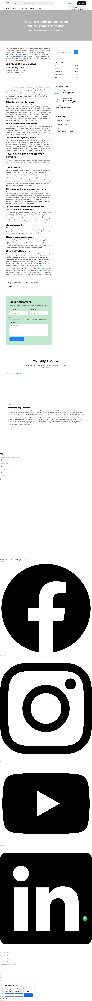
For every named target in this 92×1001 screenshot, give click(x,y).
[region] (18, 990)
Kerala (71, 131)
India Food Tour (5, 557)
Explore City (23, 8)
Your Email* (33, 309)
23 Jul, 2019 (12, 404)
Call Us (2, 474)
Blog (40, 8)
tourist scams (17, 282)
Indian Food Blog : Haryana (19, 408)
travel (67, 128)
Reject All (19, 995)
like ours (40, 268)
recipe (66, 124)
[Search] (76, 52)
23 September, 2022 (67, 98)
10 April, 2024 (66, 90)
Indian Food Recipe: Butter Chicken (68, 93)
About (15, 8)
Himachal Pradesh (61, 131)
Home (7, 8)
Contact (32, 8)
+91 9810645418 (78, 9)
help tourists (16, 56)
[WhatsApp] (1, 460)
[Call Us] (1, 472)
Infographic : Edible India (63, 107)
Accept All (28, 995)
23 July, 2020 (59, 105)
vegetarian (59, 128)
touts (26, 282)
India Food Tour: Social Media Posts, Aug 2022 (69, 101)
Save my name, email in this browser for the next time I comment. (28, 319)
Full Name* (12, 309)
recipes (68, 120)
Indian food (59, 120)
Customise (9, 995)
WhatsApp (4, 462)
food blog (59, 124)
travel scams (34, 282)
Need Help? (69, 3)
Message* (12, 322)
